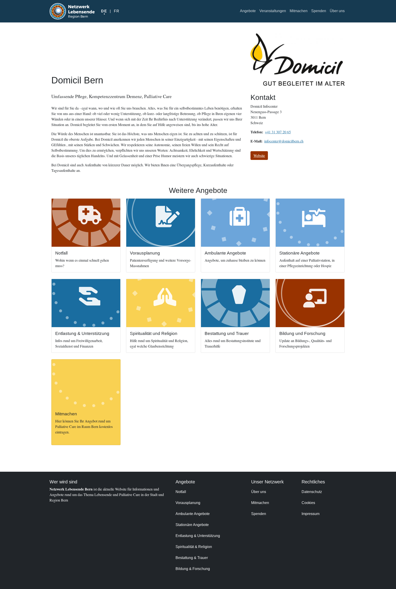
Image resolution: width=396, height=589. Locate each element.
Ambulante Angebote (193, 514)
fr (117, 11)
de (104, 11)
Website (259, 155)
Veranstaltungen (272, 11)
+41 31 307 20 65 (278, 131)
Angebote (248, 11)
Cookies (308, 503)
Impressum (310, 514)
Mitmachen (299, 11)
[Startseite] (72, 11)
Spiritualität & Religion (194, 547)
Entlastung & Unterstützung (198, 536)
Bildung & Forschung (193, 569)
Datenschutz (312, 492)
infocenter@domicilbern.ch (283, 141)
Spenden (318, 11)
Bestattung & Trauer (192, 558)
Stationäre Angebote (192, 525)
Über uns (337, 11)
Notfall (181, 492)
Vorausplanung (188, 503)
